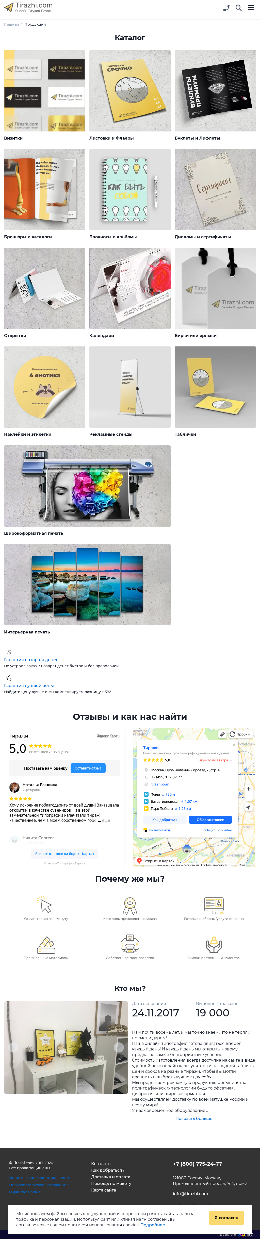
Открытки (15, 335)
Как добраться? (107, 1170)
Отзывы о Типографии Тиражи (64, 863)
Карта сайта (103, 1190)
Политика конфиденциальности (40, 1178)
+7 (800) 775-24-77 (197, 1164)
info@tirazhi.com (190, 1193)
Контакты (101, 1163)
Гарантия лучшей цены (29, 685)
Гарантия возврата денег (31, 659)
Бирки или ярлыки (196, 335)
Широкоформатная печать (33, 533)
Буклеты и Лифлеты (197, 138)
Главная (11, 24)
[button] (239, 8)
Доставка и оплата (110, 1177)
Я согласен (226, 1217)
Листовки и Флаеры (111, 138)
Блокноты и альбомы (113, 237)
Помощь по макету (111, 1183)
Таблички (185, 434)
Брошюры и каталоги (28, 237)
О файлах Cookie (25, 1192)
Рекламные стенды (111, 434)
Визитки (13, 138)
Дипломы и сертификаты (203, 237)
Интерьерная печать (27, 632)
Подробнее (152, 1225)
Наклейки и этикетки (27, 434)
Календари (101, 335)
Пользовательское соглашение (39, 1185)
